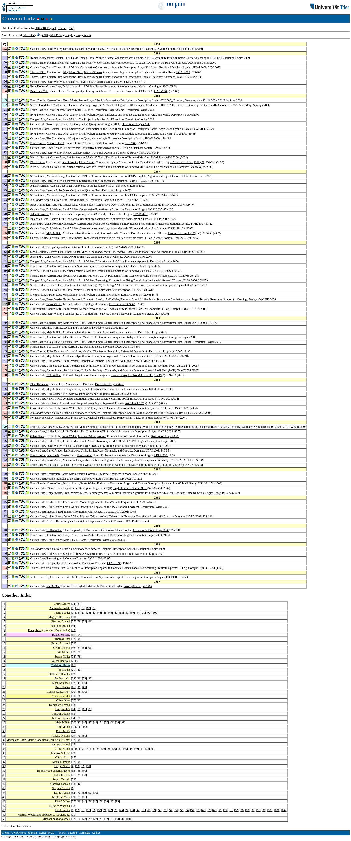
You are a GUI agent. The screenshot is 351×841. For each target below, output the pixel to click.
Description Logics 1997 (138, 586)
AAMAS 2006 (124, 247)
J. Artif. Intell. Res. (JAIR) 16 (190, 483)
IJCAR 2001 (193, 516)
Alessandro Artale (40, 199)
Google (69, 35)
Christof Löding (39, 237)
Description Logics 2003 (165, 436)
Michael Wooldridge (91, 308)
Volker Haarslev (39, 568)
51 (89, 801)
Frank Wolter (54, 48)
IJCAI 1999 (95, 558)
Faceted (72, 832)
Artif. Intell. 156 (170, 408)
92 (73, 674)
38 (3, 766)
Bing (78, 35)
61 (84, 709)
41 (3, 779)
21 (83, 612)
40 (125, 748)
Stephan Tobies (72, 553)
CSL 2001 (139, 502)
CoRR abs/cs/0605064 (122, 304)
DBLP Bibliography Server (50, 28)
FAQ (72, 28)
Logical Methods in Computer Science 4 (177, 166)
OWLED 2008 (162, 147)
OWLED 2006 (267, 299)
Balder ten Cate (39, 91)
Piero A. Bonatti (39, 157)
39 (79, 603)
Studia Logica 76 (156, 417)
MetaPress (56, 35)
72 (73, 652)
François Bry (37, 426)
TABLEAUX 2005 (166, 356)
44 (99, 612)
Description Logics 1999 (150, 548)
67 (95, 801)
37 (73, 682)
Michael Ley (51, 836)
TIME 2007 (197, 223)
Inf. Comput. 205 (162, 228)
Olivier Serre (73, 237)
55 (73, 621)
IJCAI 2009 (200, 67)
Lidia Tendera (71, 365)
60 (132, 612)
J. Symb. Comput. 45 (167, 48)
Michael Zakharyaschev (119, 57)
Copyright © (7, 836)
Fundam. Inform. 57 (166, 464)
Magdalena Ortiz (73, 72)
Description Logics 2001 (154, 506)
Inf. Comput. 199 (163, 365)
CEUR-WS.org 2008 (230, 100)
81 (89, 621)
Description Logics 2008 (139, 109)
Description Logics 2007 (130, 185)
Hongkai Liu (37, 119)
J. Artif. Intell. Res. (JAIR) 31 (187, 162)
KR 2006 (190, 285)
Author (96, 832)
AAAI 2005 (199, 322)
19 (3, 682)
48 (3, 810)
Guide (31, 35)
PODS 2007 (161, 218)
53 (121, 612)
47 (89, 722)
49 (115, 612)
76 (79, 696)
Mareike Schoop (88, 426)
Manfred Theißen (93, 337)
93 (148, 612)
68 (88, 608)
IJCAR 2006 (180, 275)
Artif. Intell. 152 (134, 403)
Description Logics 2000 (147, 535)
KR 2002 (125, 478)
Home (5, 832)
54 (73, 709)
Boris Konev (37, 86)
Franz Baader (38, 62)
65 (73, 713)
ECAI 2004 (156, 389)
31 (77, 608)
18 (77, 612)
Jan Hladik (53, 455)
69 (73, 634)
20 (3, 687)
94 (79, 634)
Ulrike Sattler (86, 162)
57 (79, 709)
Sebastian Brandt (57, 346)
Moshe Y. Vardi (95, 157)
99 (89, 792)
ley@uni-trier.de (67, 836)
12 (3, 652)
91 (143, 612)
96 (258, 810)
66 (117, 722)
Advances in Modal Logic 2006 (175, 251)
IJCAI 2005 (122, 346)
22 (3, 696)
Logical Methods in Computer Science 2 (133, 313)
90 (79, 687)
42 (79, 722)
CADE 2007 (148, 180)
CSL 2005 (111, 327)
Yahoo (87, 35)
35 (3, 753)
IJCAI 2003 (152, 450)
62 (83, 608)
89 (89, 709)
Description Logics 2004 (109, 384)
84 (137, 612)
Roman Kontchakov (41, 57)
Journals (32, 832)
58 (126, 612)
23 (88, 612)
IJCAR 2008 (152, 138)
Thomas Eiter (38, 72)
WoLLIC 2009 (185, 76)
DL (25, 35)
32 (79, 700)
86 (73, 687)
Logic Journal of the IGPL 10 (130, 488)
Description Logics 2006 (138, 256)
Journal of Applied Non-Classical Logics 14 (161, 412)
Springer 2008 (261, 105)
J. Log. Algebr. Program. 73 (161, 237)
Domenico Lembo (93, 299)
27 (73, 700)
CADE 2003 (165, 431)
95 (84, 687)
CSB (45, 35)
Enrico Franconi (72, 299)
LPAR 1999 (114, 563)
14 (3, 660)
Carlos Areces (54, 370)
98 (79, 638)
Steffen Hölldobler (40, 105)
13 (3, 656)
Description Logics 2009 (235, 57)
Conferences (18, 832)
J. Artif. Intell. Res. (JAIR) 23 (163, 370)
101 (85, 691)
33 (3, 744)
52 (170, 810)
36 (73, 722)
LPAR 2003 (161, 455)
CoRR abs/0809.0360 (166, 157)
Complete (84, 832)
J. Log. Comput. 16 (173, 308)
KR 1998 (171, 577)
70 (73, 696)
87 (73, 665)
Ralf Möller (112, 299)
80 (79, 652)
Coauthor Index (16, 595)
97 (73, 638)
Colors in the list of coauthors (16, 826)
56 (73, 647)
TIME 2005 (147, 360)
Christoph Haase (39, 128)
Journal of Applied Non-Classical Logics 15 (136, 375)
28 (3, 722)
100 (155, 612)
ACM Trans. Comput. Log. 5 (139, 398)
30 (73, 691)
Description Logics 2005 (152, 332)
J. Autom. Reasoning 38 (181, 233)
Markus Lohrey (56, 176)
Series (42, 832)
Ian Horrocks (70, 162)
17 (3, 674)
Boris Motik (70, 100)
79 (84, 621)
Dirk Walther (70, 86)
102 (284, 810)
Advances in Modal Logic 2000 (151, 530)
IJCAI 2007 (130, 199)
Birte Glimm (37, 162)
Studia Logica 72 (207, 493)
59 (79, 621)
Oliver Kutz (37, 408)
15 (3, 665)
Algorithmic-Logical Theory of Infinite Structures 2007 (179, 176)
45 (104, 612)
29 (73, 630)
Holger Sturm (71, 483)
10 (3, 643)
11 (4, 647)
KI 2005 (177, 351)
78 (79, 656)
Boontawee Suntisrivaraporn (79, 266)
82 (231, 810)
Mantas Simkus (93, 72)
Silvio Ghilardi (55, 109)
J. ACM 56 (160, 91)
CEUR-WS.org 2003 (294, 426)
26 (3, 713)
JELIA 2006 (189, 280)
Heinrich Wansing (79, 105)
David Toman (79, 57)
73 (94, 608)
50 (159, 810)
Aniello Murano (75, 157)
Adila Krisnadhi (39, 185)
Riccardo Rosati (129, 299)
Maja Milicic (70, 119)
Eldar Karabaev (72, 337)
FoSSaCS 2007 (158, 195)
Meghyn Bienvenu (58, 62)
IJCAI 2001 (121, 511)
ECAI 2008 (199, 128)
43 (94, 612)
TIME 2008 (146, 152)
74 (73, 656)
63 (79, 647)
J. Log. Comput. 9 (190, 568)
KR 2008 (130, 143)
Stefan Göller (37, 176)
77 (225, 810)
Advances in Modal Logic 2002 (128, 473)
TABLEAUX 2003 (181, 460)
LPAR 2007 (140, 214)
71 (100, 801)
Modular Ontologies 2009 (153, 86)
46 (110, 612)
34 (3, 748)
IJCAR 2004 (118, 393)
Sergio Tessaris (200, 299)
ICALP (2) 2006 (161, 270)
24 (73, 603)
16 (3, 669)
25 (3, 709)
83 (84, 792)
